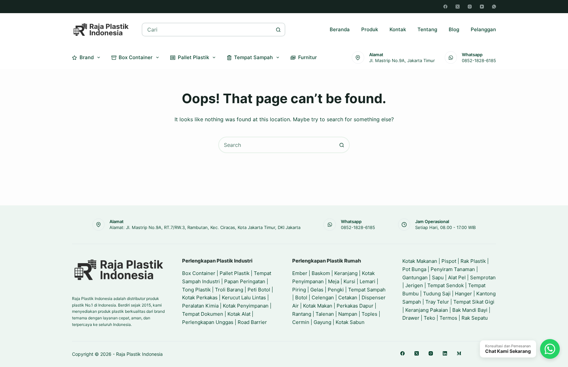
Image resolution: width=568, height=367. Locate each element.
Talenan (325, 314)
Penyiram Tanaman (453, 269)
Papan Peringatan (244, 281)
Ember (299, 273)
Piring (299, 290)
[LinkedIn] (445, 353)
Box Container (136, 57)
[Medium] (459, 353)
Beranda (340, 29)
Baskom (321, 273)
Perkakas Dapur (355, 306)
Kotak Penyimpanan (246, 306)
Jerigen (414, 285)
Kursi (349, 281)
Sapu (438, 277)
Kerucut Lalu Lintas (244, 297)
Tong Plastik (196, 290)
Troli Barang (229, 290)
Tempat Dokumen (202, 314)
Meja (333, 281)
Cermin (300, 322)
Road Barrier (252, 322)
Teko (429, 318)
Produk (369, 29)
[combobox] (207, 29)
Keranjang (346, 273)
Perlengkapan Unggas (207, 322)
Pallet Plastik (193, 57)
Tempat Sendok (445, 285)
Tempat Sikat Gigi (473, 302)
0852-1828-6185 (479, 60)
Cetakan (347, 297)
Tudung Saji (437, 293)
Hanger (463, 293)
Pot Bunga (414, 269)
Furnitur (307, 57)
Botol (301, 297)
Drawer (410, 318)
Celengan (323, 297)
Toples (369, 314)
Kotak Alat (238, 314)
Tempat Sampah (253, 57)
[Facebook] (445, 7)
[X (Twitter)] (458, 7)
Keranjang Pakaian (426, 310)
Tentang (427, 29)
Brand (87, 57)
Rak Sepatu (475, 318)
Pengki (336, 290)
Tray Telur (437, 302)
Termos (448, 318)
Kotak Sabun (350, 322)
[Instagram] (470, 7)
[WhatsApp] (494, 7)
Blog (454, 29)
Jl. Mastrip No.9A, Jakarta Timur (402, 60)
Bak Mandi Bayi (469, 310)
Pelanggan (483, 29)
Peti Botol (259, 290)
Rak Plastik (473, 261)
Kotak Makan (317, 306)
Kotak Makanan (419, 261)
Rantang (301, 314)
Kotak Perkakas (200, 297)
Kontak (398, 29)
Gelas (316, 290)
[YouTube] (482, 7)
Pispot (448, 261)
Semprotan (483, 277)
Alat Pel (457, 277)
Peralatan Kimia (200, 306)
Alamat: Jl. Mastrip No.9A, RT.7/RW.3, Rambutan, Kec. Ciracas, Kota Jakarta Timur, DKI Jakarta (204, 227)
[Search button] (278, 29)
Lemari (367, 281)
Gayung (322, 322)
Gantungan (415, 277)
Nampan (347, 314)
